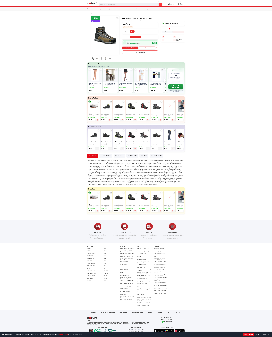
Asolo (123, 18)
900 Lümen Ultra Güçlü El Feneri (160, 293)
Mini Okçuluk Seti (157, 280)
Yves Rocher (106, 270)
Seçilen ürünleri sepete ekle (175, 86)
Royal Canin (106, 273)
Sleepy (105, 271)
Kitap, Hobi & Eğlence (91, 265)
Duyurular (159, 312)
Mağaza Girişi (181, 1)
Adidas (105, 263)
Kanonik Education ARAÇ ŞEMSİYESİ (127, 248)
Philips (105, 253)
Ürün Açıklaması (92, 155)
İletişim (150, 312)
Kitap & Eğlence (108, 9)
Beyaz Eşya (89, 271)
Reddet (258, 334)
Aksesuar (122, 9)
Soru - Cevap (144, 155)
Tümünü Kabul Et (248, 334)
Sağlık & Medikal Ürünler (91, 273)
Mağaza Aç (175, 1)
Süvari (105, 260)
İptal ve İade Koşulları (156, 155)
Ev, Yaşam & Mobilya (91, 253)
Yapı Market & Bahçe (91, 270)
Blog (168, 312)
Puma (105, 265)
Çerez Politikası (123, 312)
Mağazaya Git (167, 31)
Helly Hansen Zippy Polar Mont (159, 267)
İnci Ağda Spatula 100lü (141, 264)
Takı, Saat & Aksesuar (91, 275)
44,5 (132, 31)
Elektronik (157, 9)
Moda (116, 9)
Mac (104, 268)
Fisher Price (106, 276)
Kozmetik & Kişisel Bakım (147, 9)
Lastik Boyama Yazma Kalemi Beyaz (144, 288)
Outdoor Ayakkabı (121, 13)
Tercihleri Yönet (266, 334)
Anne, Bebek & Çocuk (91, 258)
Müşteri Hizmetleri (167, 1)
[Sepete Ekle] (97, 120)
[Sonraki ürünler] (164, 80)
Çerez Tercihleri (178, 312)
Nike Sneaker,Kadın (124, 261)
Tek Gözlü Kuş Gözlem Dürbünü (159, 287)
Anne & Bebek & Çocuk (168, 9)
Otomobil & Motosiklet (133, 9)
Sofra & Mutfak (90, 255)
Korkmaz (105, 256)
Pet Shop (88, 268)
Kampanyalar (159, 1)
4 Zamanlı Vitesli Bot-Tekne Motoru (160, 285)
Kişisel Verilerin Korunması (108, 312)
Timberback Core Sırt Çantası (159, 251)
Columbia (105, 275)
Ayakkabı (105, 13)
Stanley (105, 278)
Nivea (105, 266)
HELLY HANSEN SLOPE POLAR (159, 269)
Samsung (105, 250)
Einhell (105, 280)
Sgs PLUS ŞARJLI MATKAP (158, 275)
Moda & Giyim (89, 248)
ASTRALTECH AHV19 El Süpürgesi (160, 274)
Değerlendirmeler (119, 155)
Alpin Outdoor (165, 29)
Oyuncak (88, 266)
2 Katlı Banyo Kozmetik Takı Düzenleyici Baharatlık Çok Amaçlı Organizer (143, 255)
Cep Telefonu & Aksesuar (91, 251)
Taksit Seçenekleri (132, 155)
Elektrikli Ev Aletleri (90, 276)
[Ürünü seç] (89, 69)
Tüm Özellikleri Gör (140, 52)
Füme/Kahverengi (135, 37)
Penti (105, 258)
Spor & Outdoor (179, 9)
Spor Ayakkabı (112, 13)
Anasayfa (94, 13)
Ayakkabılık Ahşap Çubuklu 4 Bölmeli (144, 251)
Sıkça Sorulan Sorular (137, 312)
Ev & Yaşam (99, 9)
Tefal (105, 255)
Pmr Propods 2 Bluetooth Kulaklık (126, 256)
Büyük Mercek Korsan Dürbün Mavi (160, 288)
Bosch (105, 251)
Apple (105, 248)
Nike (104, 261)
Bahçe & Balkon (90, 278)
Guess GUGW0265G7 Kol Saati (159, 253)
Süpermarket (89, 260)
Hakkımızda (93, 312)
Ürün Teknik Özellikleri (105, 155)
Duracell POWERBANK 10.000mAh (126, 266)
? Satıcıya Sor (178, 31)
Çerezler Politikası (63, 334)
